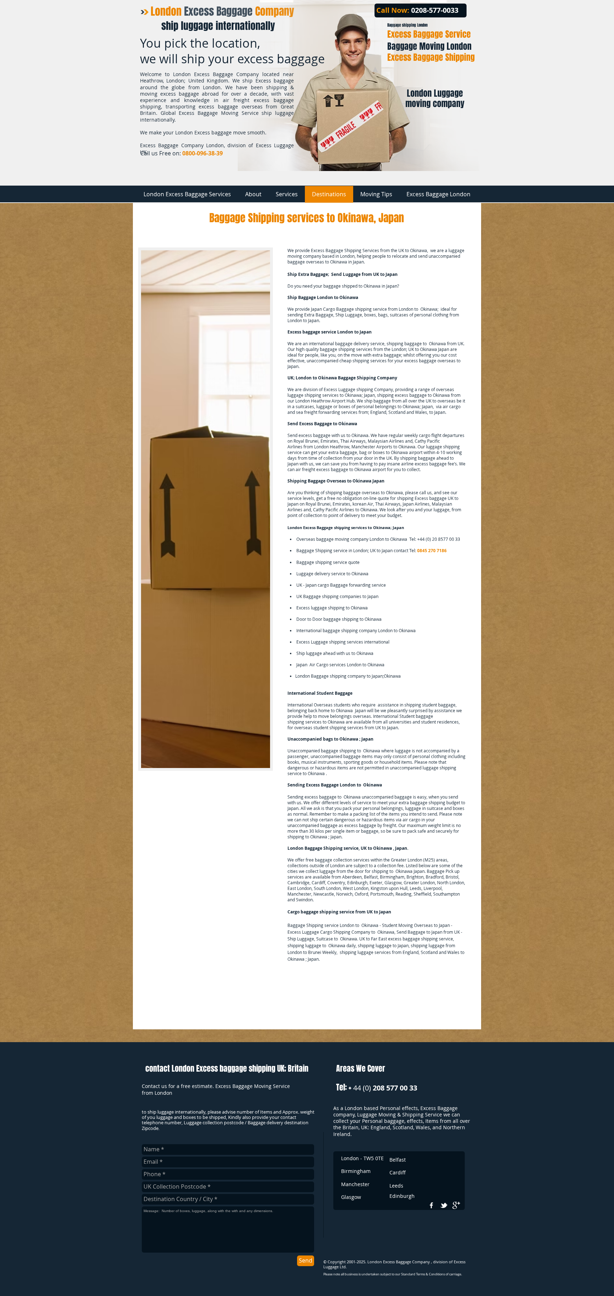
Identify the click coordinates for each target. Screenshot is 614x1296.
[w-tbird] (444, 1205)
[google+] (456, 1205)
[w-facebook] (431, 1205)
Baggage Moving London (429, 46)
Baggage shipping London (407, 25)
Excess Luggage (339, 389)
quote (354, 562)
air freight (305, 469)
